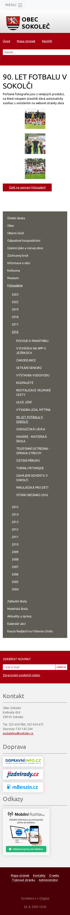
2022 (15, 302)
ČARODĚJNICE (26, 360)
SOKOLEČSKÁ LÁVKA (30, 429)
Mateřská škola (17, 608)
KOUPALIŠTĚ (24, 382)
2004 (15, 589)
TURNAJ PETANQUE (30, 468)
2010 (15, 544)
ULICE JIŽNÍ (24, 402)
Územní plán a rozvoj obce (25, 248)
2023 (15, 294)
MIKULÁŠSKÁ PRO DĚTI (32, 487)
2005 (15, 581)
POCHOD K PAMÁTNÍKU (32, 341)
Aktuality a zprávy (19, 616)
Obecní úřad (15, 233)
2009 (15, 552)
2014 (15, 514)
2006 (15, 574)
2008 (15, 559)
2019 (15, 309)
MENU (11, 5)
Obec (10, 225)
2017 (15, 324)
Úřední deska (16, 218)
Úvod (6, 41)
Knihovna (13, 270)
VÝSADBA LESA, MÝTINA (33, 409)
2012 (15, 529)
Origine (44, 898)
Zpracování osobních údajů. (21, 675)
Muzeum (13, 278)
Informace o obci (18, 263)
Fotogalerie (15, 285)
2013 (15, 522)
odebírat (61, 667)
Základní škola (17, 601)
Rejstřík (47, 41)
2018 (15, 317)
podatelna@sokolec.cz (18, 733)
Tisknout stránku (23, 880)
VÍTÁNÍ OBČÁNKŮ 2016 (32, 495)
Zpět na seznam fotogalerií (27, 187)
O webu (54, 875)
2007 (15, 567)
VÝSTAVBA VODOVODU (32, 375)
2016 (15, 332)
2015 (15, 507)
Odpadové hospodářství (23, 240)
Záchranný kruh (17, 255)
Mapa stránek (26, 41)
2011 (15, 537)
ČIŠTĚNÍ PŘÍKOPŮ (28, 460)
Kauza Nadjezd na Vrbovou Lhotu (30, 631)
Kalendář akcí (16, 623)
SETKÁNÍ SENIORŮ (29, 367)
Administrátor (48, 880)
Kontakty (39, 875)
